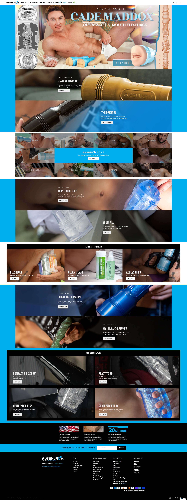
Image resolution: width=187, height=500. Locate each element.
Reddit (115, 474)
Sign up (121, 448)
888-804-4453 (52, 460)
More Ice (107, 232)
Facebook (116, 467)
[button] (167, 35)
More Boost (63, 307)
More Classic (107, 122)
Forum (115, 470)
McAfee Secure (98, 467)
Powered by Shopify (18, 497)
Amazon (116, 463)
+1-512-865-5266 (58, 463)
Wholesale (96, 474)
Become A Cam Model (120, 481)
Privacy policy (33, 497)
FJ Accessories (78, 465)
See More (15, 278)
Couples (75, 469)
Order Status (97, 472)
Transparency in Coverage (98, 478)
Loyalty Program (98, 476)
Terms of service (40, 497)
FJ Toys (75, 461)
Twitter (115, 476)
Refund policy (26, 497)
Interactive (76, 467)
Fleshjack (11, 497)
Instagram (116, 472)
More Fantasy (108, 338)
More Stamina (63, 91)
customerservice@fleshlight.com (51, 466)
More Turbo (63, 200)
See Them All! (93, 158)
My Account (97, 469)
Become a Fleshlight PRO (119, 478)
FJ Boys (75, 463)
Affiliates (96, 461)
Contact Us (96, 463)
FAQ (94, 465)
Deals (74, 472)
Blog (114, 465)
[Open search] (173, 2)
